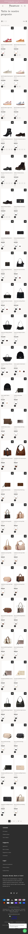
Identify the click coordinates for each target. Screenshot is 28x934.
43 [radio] (9, 183)
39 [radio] (4, 86)
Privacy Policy (6, 867)
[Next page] (21, 821)
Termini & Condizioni (7, 864)
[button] (2, 5)
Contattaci (5, 855)
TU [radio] (2, 248)
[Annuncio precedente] (2, 1)
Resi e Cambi (6, 849)
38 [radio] (17, 86)
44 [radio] (24, 149)
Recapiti (19, 928)
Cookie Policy (6, 870)
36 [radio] (4, 149)
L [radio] (17, 374)
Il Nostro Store (6, 834)
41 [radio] (17, 149)
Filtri (24, 21)
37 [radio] (6, 149)
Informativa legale (12, 928)
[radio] (3, 52)
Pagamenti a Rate (7, 852)
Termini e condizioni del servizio (8, 925)
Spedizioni (5, 846)
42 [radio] (19, 149)
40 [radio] (24, 183)
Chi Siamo (5, 831)
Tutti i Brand (5, 837)
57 (18, 821)
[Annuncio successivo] (25, 1)
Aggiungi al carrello (12, 28)
